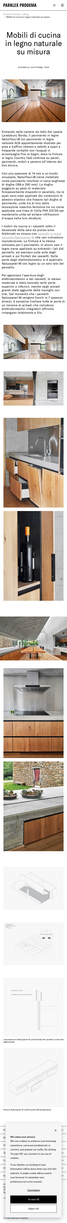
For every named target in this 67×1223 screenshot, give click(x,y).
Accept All (33, 1199)
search (54, 5)
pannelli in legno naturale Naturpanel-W (32, 235)
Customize (33, 1190)
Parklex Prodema (12, 14)
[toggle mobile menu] (62, 5)
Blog (26, 14)
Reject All (33, 1208)
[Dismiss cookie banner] (55, 1130)
